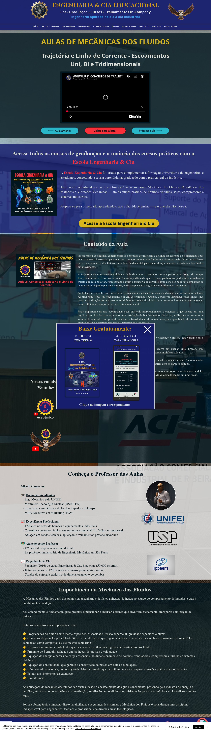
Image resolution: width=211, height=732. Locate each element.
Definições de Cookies (179, 727)
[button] (147, 329)
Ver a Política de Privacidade (88, 728)
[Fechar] (207, 727)
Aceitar (198, 727)
